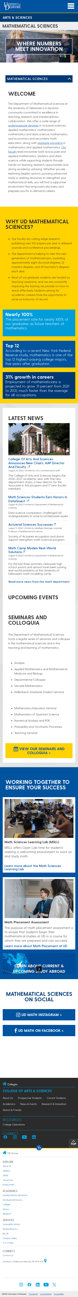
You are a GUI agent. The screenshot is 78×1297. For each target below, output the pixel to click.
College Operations (14, 1124)
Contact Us (8, 1255)
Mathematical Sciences (27, 79)
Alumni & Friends (12, 1109)
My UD (6, 1233)
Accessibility (59, 1294)
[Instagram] (21, 1285)
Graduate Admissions (12, 1200)
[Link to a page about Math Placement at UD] (39, 898)
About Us (8, 1097)
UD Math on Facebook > (40, 1030)
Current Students (56, 1097)
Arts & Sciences (17, 17)
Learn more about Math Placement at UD (36, 946)
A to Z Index (8, 1243)
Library (6, 1209)
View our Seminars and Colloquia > (41, 750)
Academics (9, 1103)
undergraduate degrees (23, 125)
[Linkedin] (37, 1285)
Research (7, 1213)
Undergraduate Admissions (15, 1195)
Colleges (7, 1204)
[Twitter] (54, 1285)
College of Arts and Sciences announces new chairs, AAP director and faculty (36, 463)
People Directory (10, 1229)
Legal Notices (46, 1294)
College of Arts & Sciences (27, 1091)
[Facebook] (29, 1285)
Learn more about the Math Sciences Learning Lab (33, 867)
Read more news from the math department (39, 581)
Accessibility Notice (11, 1224)
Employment (8, 1184)
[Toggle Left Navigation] (69, 79)
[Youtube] (46, 1285)
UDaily (5, 1175)
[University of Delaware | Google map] (45, 1261)
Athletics (6, 1171)
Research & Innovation (54, 1103)
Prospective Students (30, 1097)
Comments (33, 1294)
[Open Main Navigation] (71, 6)
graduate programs (50, 142)
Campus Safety (10, 1238)
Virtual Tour (8, 1180)
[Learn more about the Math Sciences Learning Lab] (39, 818)
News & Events (28, 1103)
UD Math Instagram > (41, 1014)
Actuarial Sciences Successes (30, 524)
